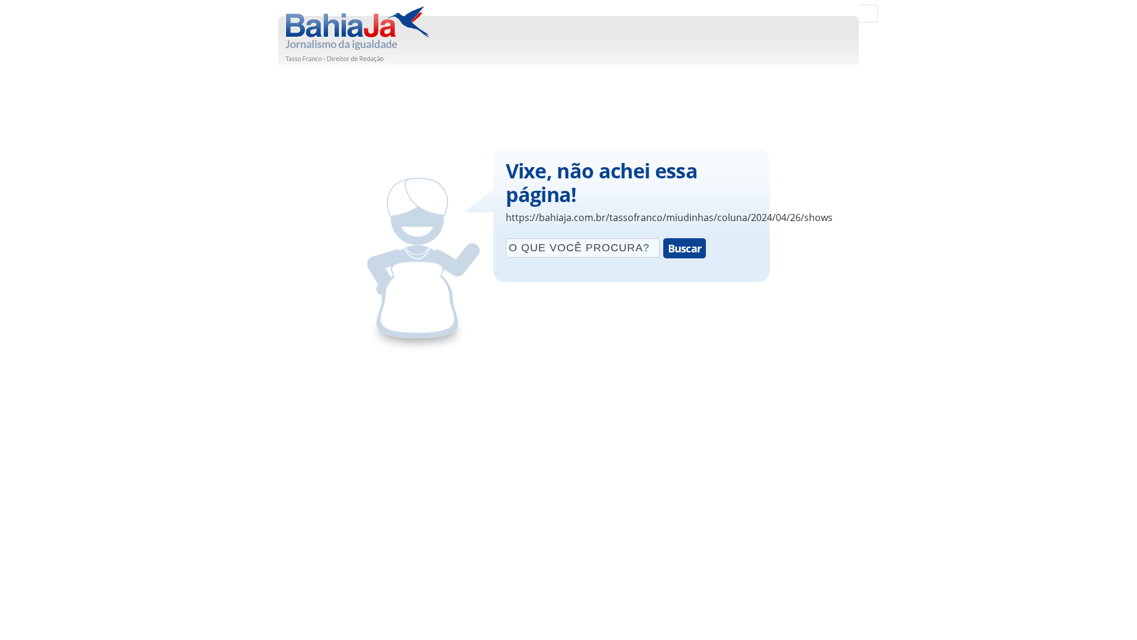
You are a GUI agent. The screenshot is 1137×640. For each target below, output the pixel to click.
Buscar (685, 248)
